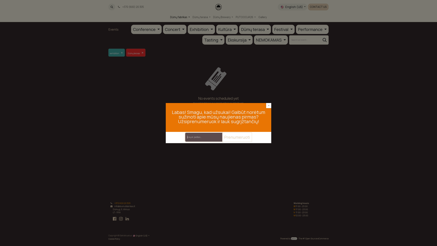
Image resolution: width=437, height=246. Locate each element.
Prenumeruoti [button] (237, 137)
